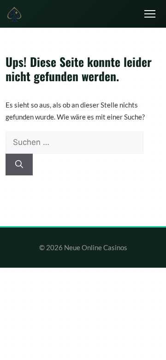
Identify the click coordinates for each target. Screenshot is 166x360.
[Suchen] (19, 165)
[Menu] (150, 13)
